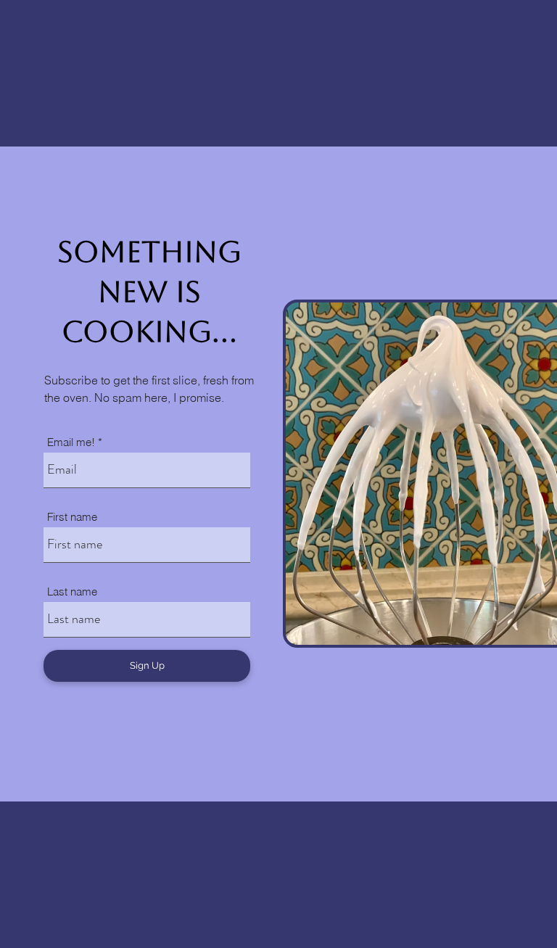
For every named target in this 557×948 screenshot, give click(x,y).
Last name (72, 591)
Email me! (71, 442)
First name (72, 516)
